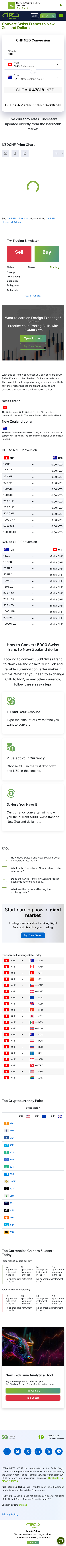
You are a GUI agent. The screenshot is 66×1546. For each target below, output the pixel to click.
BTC (12, 1123)
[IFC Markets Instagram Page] (17, 1451)
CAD (40, 966)
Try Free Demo (33, 346)
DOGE (13, 1181)
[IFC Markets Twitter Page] (27, 1451)
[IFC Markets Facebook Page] (7, 1451)
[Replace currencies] (33, 71)
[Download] (60, 5)
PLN (40, 1040)
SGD (40, 1059)
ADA (12, 1159)
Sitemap (22, 1504)
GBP (40, 1003)
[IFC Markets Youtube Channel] (48, 1451)
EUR (40, 997)
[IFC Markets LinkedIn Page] (38, 1451)
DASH (12, 1174)
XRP (12, 1145)
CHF (40, 973)
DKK (40, 991)
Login (34, 16)
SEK (40, 1053)
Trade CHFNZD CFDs (33, 296)
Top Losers (33, 1397)
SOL (12, 1203)
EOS (12, 1188)
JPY (40, 1016)
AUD (40, 960)
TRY (40, 1065)
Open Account (48, 16)
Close (33, 1542)
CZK (40, 985)
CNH (40, 979)
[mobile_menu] (61, 15)
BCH (12, 1152)
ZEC (12, 1232)
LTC (12, 1137)
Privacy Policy (10, 1514)
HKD (40, 1010)
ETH (12, 1130)
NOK (40, 1028)
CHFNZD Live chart (18, 218)
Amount (12, 50)
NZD (40, 1034)
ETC (12, 1195)
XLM (12, 1210)
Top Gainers (33, 1390)
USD (40, 1071)
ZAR (40, 1077)
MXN (40, 1022)
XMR (12, 1217)
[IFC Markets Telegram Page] (59, 1451)
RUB (40, 1047)
